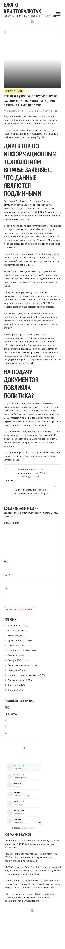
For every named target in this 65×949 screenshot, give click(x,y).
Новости (12, 655)
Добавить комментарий (48, 110)
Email (7, 574)
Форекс (11, 690)
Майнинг (12, 645)
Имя (6, 561)
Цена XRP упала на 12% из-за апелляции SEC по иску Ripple (30, 491)
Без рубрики (14, 630)
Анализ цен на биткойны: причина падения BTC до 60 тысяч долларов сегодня (25, 475)
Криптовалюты (16, 640)
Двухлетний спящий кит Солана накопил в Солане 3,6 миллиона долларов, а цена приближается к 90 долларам (30, 897)
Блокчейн (13, 635)
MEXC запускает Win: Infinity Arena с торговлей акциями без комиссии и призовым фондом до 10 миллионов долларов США (33, 870)
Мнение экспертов (18, 650)
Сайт (6, 588)
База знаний (14, 625)
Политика (13, 670)
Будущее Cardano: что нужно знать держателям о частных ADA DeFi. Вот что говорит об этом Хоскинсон (33, 844)
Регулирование (16, 680)
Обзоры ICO (14, 660)
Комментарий (11, 523)
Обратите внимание (14, 91)
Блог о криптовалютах (22, 8)
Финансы (12, 685)
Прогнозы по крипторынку (23, 675)
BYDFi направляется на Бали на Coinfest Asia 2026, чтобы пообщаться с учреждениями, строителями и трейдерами (31, 857)
